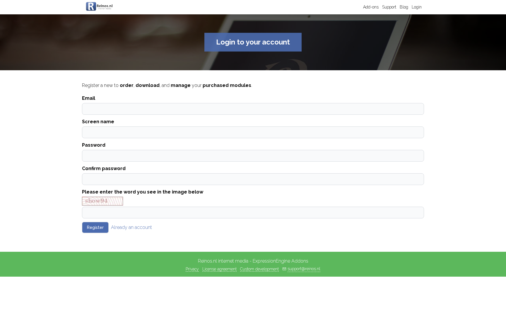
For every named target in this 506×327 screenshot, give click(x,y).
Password (93, 145)
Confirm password (104, 168)
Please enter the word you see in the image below (142, 192)
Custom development (259, 269)
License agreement (219, 269)
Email (88, 98)
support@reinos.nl (304, 268)
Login (417, 7)
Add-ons (371, 7)
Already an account (131, 227)
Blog (404, 7)
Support (389, 7)
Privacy (192, 269)
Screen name (98, 121)
